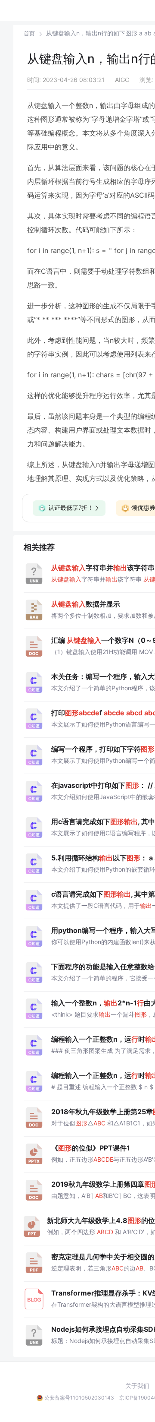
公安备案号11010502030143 (79, 1397)
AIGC (122, 79)
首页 (29, 33)
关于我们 (137, 1385)
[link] (29, 33)
